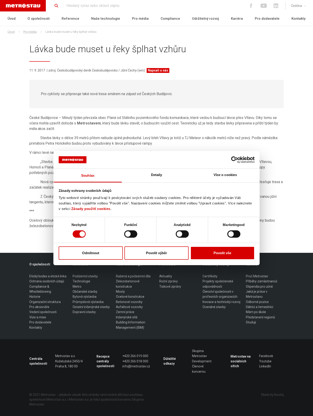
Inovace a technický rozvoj (221, 302)
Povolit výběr (156, 253)
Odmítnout (90, 253)
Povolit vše (222, 253)
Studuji (251, 322)
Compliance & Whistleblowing (40, 289)
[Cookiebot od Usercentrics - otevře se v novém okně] (234, 159)
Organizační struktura (45, 302)
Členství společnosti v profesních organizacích (220, 294)
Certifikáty (210, 276)
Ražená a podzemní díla (133, 276)
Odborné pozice (257, 302)
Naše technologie (105, 19)
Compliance (170, 19)
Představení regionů (260, 317)
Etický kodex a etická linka (47, 276)
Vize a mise (37, 317)
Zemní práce (125, 312)
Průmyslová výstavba (88, 302)
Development (201, 361)
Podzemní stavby (85, 276)
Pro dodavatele (267, 19)
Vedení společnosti (43, 312)
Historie (34, 296)
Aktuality (165, 276)
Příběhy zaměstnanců (261, 281)
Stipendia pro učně (259, 286)
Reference (70, 19)
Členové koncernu (199, 368)
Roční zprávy (168, 281)
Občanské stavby (85, 291)
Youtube (265, 361)
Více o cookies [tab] (225, 175)
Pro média (140, 19)
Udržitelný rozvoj (205, 19)
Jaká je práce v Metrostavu (256, 294)
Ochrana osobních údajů (46, 281)
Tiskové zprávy (170, 286)
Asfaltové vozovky (129, 307)
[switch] (130, 234)
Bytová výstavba (84, 296)
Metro (77, 286)
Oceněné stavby (214, 307)
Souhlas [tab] (87, 175)
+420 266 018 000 (135, 361)
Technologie (81, 281)
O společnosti (38, 19)
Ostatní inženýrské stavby (91, 307)
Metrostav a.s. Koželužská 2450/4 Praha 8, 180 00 (69, 361)
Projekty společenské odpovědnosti (218, 283)
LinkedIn (265, 366)
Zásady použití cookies (90, 209)
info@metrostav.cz (136, 366)
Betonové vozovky (129, 302)
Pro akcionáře (39, 307)
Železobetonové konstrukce (128, 283)
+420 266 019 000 (135, 356)
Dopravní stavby (84, 312)
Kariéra (237, 19)
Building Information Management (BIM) (130, 324)
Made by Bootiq (272, 395)
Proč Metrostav (257, 276)
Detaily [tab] (156, 175)
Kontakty (298, 19)
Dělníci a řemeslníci (259, 307)
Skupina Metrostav (199, 353)
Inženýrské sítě (126, 317)
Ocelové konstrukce (130, 296)
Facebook (266, 356)
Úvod (12, 19)
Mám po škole (256, 312)
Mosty (120, 291)
